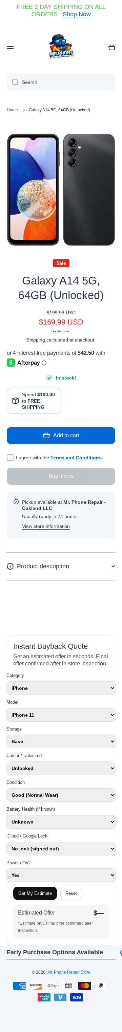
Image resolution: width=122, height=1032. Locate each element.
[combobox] (61, 82)
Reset (71, 893)
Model (12, 702)
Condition (15, 782)
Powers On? (18, 862)
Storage (14, 729)
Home (12, 110)
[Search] (13, 82)
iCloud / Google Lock (26, 835)
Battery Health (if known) (30, 809)
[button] (111, 47)
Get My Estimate (35, 893)
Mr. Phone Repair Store (68, 972)
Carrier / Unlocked (24, 755)
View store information (46, 526)
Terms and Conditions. (76, 457)
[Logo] (61, 47)
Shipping (35, 340)
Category (15, 675)
